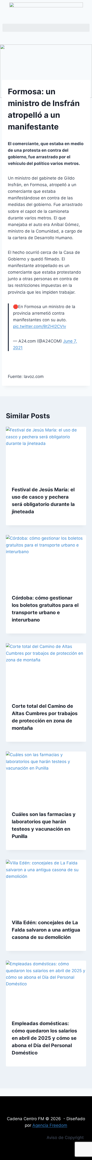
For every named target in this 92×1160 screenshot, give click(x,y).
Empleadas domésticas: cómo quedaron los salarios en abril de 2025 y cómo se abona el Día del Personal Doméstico (44, 1038)
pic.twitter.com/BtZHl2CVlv (39, 326)
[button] (46, 28)
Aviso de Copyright (65, 1137)
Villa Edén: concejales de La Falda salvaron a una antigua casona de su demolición (46, 930)
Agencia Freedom (49, 1125)
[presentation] (46, 453)
